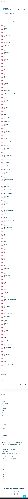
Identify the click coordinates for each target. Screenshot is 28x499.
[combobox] (8, 22)
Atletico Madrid (4, 435)
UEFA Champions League (6, 413)
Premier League (4, 403)
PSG (2, 433)
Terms (2, 478)
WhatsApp (16, 386)
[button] (25, 13)
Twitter (7, 386)
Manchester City (4, 422)
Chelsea (3, 428)
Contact (3, 481)
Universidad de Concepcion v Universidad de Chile (11, 442)
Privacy (2, 479)
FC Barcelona (4, 431)
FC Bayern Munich (5, 421)
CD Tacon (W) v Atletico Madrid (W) (8, 447)
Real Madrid (3, 424)
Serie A (2, 406)
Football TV (3, 472)
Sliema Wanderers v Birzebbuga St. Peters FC (10, 444)
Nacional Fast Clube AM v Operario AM (9, 456)
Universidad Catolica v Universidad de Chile (10, 453)
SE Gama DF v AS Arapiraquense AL (8, 449)
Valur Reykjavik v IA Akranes (7, 451)
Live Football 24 (7, 488)
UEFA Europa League (5, 415)
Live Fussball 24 (20, 488)
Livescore (3, 463)
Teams (2, 467)
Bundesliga (3, 408)
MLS (2, 412)
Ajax (2, 437)
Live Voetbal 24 (14, 488)
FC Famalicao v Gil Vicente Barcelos (8, 458)
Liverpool (3, 429)
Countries (3, 469)
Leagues (3, 465)
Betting (2, 474)
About (2, 476)
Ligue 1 (2, 410)
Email (21, 386)
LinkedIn (11, 386)
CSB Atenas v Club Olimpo (6, 454)
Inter (2, 426)
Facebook (3, 386)
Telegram (25, 386)
